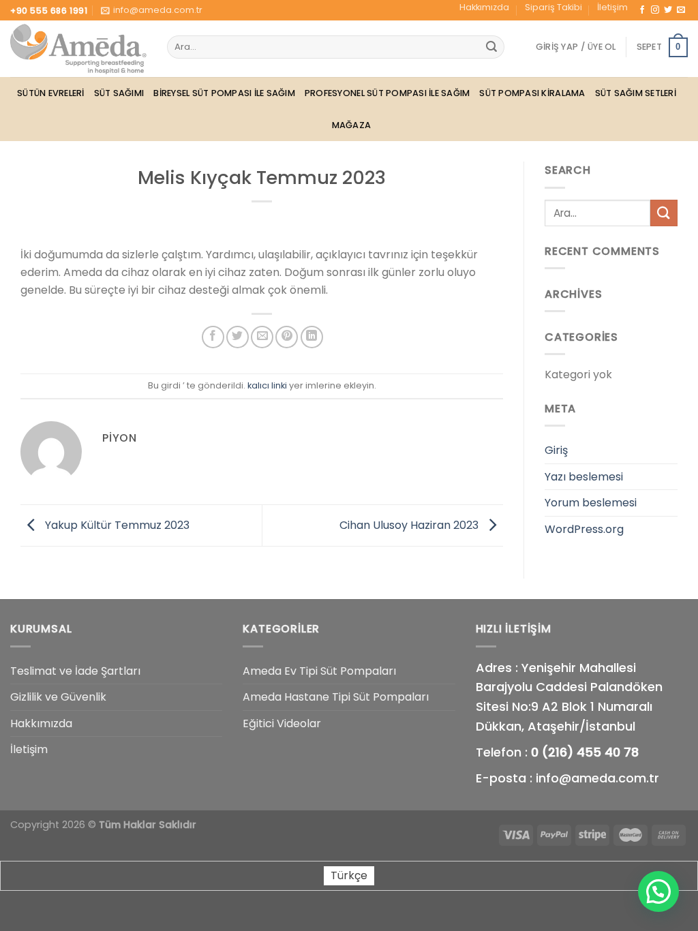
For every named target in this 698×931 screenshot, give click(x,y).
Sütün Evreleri (51, 93)
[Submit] (491, 47)
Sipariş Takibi (553, 7)
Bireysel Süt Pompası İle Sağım (224, 93)
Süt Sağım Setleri (635, 93)
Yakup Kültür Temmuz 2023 (115, 524)
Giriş (556, 450)
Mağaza (351, 125)
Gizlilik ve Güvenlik (58, 697)
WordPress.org (584, 529)
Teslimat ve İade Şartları (75, 671)
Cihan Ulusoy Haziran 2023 (410, 524)
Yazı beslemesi (584, 477)
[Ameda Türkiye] (78, 49)
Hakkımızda (484, 7)
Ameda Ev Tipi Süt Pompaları (319, 671)
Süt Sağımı (119, 93)
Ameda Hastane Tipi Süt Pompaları (336, 697)
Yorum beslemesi (591, 502)
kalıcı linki (267, 385)
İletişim (612, 7)
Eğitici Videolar (282, 723)
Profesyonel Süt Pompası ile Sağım (387, 93)
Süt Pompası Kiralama (532, 93)
